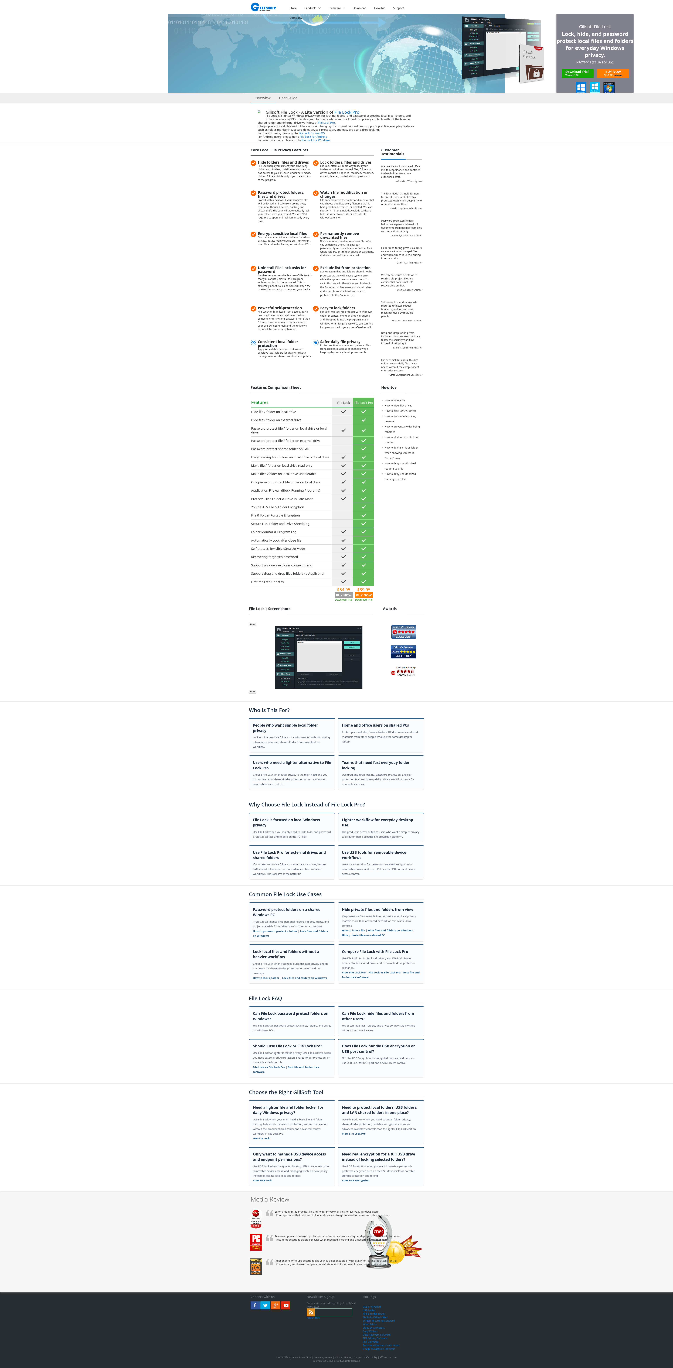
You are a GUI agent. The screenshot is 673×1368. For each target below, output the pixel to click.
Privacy (338, 1357)
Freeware (334, 8)
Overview (263, 97)
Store (293, 8)
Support (398, 8)
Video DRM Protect (374, 1327)
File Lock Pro (346, 112)
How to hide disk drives (398, 405)
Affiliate (383, 1357)
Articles (393, 1357)
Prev (252, 624)
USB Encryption (372, 1306)
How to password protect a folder (275, 931)
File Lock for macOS (312, 133)
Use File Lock (261, 1138)
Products (310, 8)
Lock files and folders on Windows (304, 978)
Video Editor (370, 1324)
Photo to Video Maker (375, 1317)
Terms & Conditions (301, 1357)
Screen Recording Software (379, 1320)
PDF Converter (371, 1341)
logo (264, 7)
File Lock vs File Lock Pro (384, 972)
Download (359, 8)
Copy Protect (370, 1331)
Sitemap (348, 1357)
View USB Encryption (355, 1180)
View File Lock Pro (354, 972)
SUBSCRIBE (313, 1318)
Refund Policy (370, 1357)
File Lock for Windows (315, 140)
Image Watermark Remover (379, 1348)
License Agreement (323, 1357)
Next (252, 691)
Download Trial (577, 73)
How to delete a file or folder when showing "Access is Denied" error (401, 453)
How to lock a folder (266, 978)
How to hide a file (395, 400)
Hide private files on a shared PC (363, 935)
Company (296, 18)
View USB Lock (262, 1180)
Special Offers (283, 1357)
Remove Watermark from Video (381, 1345)
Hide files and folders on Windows (390, 930)
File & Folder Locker (374, 1313)
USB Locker (369, 1310)
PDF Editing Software (375, 1338)
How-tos (379, 8)
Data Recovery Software (376, 1334)
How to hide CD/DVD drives (400, 410)
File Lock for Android (313, 137)
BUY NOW (613, 73)
